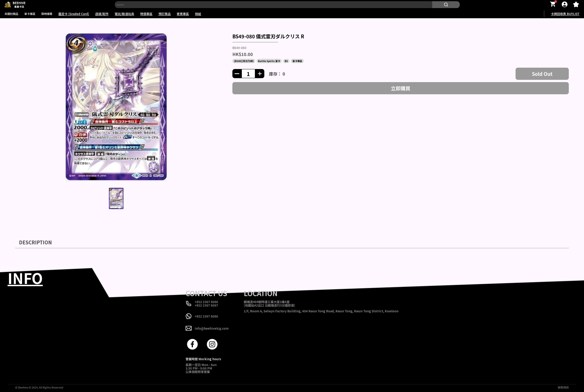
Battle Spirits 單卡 (269, 61)
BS (286, 61)
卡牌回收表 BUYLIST (565, 14)
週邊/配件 (102, 14)
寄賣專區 (183, 14)
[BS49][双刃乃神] (244, 61)
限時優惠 (46, 14)
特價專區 (146, 14)
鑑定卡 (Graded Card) (73, 14)
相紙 (198, 14)
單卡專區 (29, 14)
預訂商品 (164, 14)
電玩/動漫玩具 (124, 14)
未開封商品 (11, 14)
